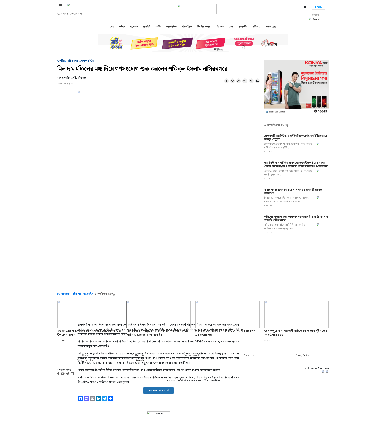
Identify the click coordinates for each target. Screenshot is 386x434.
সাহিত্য (255, 26)
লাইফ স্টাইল (187, 26)
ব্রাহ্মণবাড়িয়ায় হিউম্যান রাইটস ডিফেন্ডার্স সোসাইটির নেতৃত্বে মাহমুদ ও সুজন (295, 137)
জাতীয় (158, 26)
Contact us (249, 355)
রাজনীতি (147, 26)
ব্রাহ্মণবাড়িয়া (87, 61)
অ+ (244, 80)
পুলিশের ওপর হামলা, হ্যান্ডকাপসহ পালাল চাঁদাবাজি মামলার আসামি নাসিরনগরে (296, 218)
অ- (251, 80)
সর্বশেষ (122, 26)
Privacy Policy (302, 355)
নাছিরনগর (72, 61)
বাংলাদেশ (134, 26)
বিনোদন (220, 26)
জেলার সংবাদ (63, 294)
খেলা (231, 26)
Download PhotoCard (158, 390)
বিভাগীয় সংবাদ (203, 26)
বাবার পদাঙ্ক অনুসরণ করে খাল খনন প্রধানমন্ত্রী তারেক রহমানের (293, 191)
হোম (112, 26)
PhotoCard (270, 26)
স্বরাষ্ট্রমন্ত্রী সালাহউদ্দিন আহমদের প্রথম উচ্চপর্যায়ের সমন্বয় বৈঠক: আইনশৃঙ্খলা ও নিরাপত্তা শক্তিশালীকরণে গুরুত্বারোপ (296, 164)
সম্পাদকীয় (242, 26)
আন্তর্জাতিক (171, 26)
